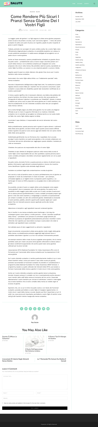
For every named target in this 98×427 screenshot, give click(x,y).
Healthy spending (79, 65)
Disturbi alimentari (80, 47)
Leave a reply (44, 30)
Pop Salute (25, 30)
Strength (77, 103)
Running (77, 87)
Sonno (77, 100)
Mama (77, 72)
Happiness (78, 57)
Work (76, 110)
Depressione (78, 42)
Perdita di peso (79, 80)
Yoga (76, 113)
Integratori (78, 67)
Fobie (76, 52)
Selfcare (77, 95)
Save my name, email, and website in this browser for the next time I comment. (24, 403)
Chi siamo (79, 3)
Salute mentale (79, 93)
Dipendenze (78, 44)
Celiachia (32, 11)
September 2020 (79, 19)
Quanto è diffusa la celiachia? (9, 338)
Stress (77, 105)
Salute (38, 11)
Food (76, 54)
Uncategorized (79, 108)
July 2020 (77, 21)
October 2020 (79, 16)
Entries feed (78, 128)
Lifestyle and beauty (80, 70)
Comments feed (79, 131)
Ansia (76, 34)
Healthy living (78, 62)
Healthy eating (79, 59)
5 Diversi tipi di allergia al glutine (57, 338)
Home (73, 3)
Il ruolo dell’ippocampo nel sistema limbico (34, 350)
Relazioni (77, 85)
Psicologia (78, 82)
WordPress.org (79, 133)
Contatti (86, 3)
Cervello (77, 39)
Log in (77, 126)
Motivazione (78, 77)
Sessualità (78, 98)
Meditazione (78, 75)
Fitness (77, 49)
